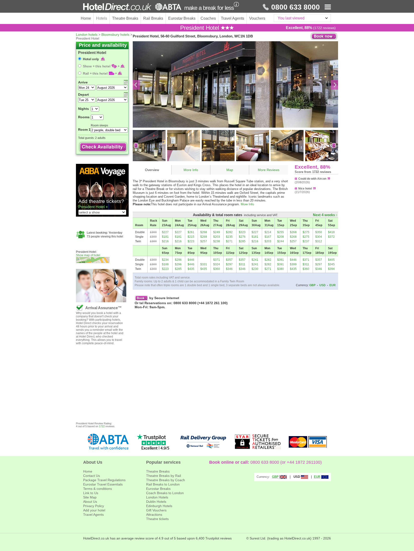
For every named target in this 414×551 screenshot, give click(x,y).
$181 (165, 236)
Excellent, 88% (312, 167)
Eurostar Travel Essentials (103, 484)
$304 (318, 236)
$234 (165, 259)
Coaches (208, 18)
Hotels (101, 18)
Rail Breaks (153, 18)
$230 (255, 269)
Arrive (83, 82)
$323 (242, 232)
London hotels (87, 34)
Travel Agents (232, 18)
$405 (331, 259)
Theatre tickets (157, 519)
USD (322, 285)
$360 (216, 269)
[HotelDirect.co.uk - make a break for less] (132, 6)
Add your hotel (94, 510)
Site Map (90, 497)
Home (86, 18)
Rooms (84, 117)
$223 (191, 241)
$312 (318, 241)
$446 (191, 259)
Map (229, 170)
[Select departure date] (126, 94)
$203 (216, 236)
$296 (178, 259)
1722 (102, 426)
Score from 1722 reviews (313, 172)
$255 (280, 232)
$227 (165, 232)
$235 (229, 236)
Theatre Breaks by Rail (163, 476)
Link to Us (90, 493)
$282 (229, 232)
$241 (255, 259)
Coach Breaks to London (165, 493)
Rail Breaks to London (163, 484)
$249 (216, 232)
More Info (191, 170)
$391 (280, 259)
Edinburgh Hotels (159, 506)
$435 (191, 269)
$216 (165, 241)
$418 (331, 232)
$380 (280, 269)
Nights (83, 109)
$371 (216, 259)
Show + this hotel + (101, 66)
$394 (331, 269)
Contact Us (91, 476)
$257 (203, 241)
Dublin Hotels (156, 502)
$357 (229, 259)
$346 (229, 269)
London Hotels (157, 497)
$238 (216, 241)
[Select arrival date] (126, 82)
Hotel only (91, 59)
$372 (331, 236)
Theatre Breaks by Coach (165, 480)
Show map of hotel (88, 255)
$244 (280, 241)
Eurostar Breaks (182, 18)
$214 (267, 232)
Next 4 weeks (324, 215)
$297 (229, 264)
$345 (331, 264)
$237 (306, 241)
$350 (318, 232)
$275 (306, 232)
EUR (332, 285)
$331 (203, 264)
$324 (216, 264)
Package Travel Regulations (104, 480)
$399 (293, 264)
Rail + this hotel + (100, 73)
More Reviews (268, 170)
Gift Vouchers (156, 510)
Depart (83, 94)
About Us (90, 502)
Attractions (154, 514)
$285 (242, 241)
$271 (229, 241)
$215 (191, 236)
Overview (152, 170)
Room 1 (84, 129)
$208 (280, 236)
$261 (191, 232)
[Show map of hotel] (104, 260)
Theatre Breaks (125, 18)
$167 (267, 236)
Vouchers (257, 18)
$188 (165, 264)
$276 (242, 236)
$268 (203, 232)
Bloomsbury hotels (115, 34)
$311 (242, 264)
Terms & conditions (97, 489)
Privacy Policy (93, 506)
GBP (312, 285)
